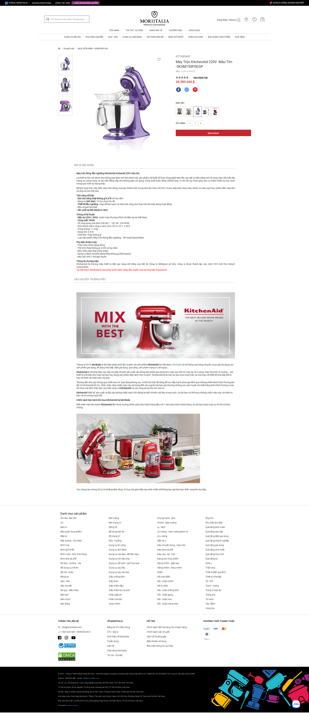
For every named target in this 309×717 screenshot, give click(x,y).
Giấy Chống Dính (117, 576)
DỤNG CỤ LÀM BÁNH (118, 549)
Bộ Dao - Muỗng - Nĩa (71, 563)
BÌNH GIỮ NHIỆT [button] (176, 37)
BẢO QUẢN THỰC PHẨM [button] (219, 37)
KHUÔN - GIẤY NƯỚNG (167, 522)
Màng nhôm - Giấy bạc (168, 563)
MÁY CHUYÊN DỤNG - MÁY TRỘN (171, 545)
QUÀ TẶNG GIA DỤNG (215, 545)
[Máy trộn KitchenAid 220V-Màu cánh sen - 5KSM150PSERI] (215, 111)
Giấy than (113, 581)
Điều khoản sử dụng (156, 641)
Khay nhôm (114, 603)
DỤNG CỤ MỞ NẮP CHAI (119, 558)
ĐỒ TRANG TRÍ (114, 536)
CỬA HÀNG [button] (114, 30)
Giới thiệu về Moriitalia (118, 636)
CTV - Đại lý (112, 632)
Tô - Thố (209, 581)
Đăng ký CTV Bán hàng (118, 627)
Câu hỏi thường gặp (156, 636)
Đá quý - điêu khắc (70, 590)
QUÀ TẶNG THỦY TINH (215, 554)
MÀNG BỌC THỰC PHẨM (167, 558)
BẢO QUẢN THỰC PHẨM (71, 531)
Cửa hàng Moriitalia (117, 650)
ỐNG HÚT (209, 518)
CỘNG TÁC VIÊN (62, 3)
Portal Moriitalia (18, 3)
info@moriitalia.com (72, 627)
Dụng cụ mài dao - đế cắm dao (124, 554)
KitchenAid (183, 56)
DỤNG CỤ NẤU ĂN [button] (72, 37)
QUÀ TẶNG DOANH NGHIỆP (217, 540)
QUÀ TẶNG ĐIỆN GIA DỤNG (217, 536)
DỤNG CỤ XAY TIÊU (117, 567)
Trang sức (210, 594)
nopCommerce (72, 705)
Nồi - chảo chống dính (168, 590)
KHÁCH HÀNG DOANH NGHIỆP (288, 2)
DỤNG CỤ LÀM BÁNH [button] (132, 37)
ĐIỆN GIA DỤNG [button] (195, 37)
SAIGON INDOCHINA (41, 3)
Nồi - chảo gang (165, 594)
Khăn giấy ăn (115, 594)
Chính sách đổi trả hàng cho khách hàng (167, 627)
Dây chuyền (66, 585)
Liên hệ (110, 646)
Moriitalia (177, 364)
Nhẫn (160, 572)
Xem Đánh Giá (200, 77)
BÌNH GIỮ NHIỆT (67, 549)
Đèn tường (114, 518)
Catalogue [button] (194, 30)
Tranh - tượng (212, 585)
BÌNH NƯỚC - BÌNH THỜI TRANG (74, 554)
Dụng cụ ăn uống (117, 545)
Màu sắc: (180, 103)
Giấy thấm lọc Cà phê (119, 590)
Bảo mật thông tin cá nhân (160, 646)
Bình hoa (65, 545)
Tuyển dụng (113, 641)
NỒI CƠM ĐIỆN (163, 576)
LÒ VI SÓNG (162, 536)
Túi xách (210, 599)
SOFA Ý (209, 563)
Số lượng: (181, 123)
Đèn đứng (65, 603)
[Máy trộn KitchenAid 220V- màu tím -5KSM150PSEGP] (124, 108)
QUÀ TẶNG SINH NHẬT (215, 549)
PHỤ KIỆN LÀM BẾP (214, 522)
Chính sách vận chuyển (158, 632)
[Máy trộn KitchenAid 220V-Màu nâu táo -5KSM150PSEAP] (180, 111)
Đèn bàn (65, 594)
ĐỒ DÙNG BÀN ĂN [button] (155, 37)
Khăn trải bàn (115, 599)
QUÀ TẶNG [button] (240, 37)
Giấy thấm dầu (116, 585)
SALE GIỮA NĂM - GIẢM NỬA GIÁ (92, 48)
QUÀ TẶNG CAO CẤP (214, 531)
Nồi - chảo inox (164, 599)
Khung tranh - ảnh (166, 518)
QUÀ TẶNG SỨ (212, 558)
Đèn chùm (65, 599)
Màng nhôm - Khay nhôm (169, 567)
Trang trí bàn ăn (213, 590)
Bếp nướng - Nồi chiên (71, 540)
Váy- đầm (210, 603)
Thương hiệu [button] (175, 30)
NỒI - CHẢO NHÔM (165, 581)
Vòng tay (210, 608)
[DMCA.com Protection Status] (67, 656)
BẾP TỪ (64, 536)
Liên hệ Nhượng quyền (86, 3)
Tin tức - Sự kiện (115, 655)
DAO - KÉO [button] (113, 37)
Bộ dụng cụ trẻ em (70, 567)
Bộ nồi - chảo (67, 572)
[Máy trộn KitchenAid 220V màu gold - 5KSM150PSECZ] (188, 111)
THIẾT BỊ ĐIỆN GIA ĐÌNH (216, 572)
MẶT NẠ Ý (161, 540)
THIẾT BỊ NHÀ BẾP (213, 576)
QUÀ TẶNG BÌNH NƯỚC (215, 527)
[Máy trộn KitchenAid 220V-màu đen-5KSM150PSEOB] (206, 111)
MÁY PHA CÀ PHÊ (165, 549)
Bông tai (65, 576)
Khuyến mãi (69, 48)
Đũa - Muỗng (115, 540)
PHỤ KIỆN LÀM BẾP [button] (94, 37)
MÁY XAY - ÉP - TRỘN (166, 554)
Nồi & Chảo (162, 585)
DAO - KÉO (65, 581)
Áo (62, 522)
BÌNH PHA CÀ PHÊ (68, 558)
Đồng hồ (113, 527)
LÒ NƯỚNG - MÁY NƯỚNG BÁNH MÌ (172, 531)
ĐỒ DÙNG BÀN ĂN (117, 531)
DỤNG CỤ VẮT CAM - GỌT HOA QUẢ (124, 563)
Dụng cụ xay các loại (119, 572)
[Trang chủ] (59, 48)
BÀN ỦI (64, 527)
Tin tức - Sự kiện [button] (134, 30)
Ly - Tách (161, 527)
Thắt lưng (210, 567)
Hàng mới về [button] (155, 30)
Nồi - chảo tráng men (167, 603)
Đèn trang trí (115, 522)
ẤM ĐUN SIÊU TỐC (68, 518)
